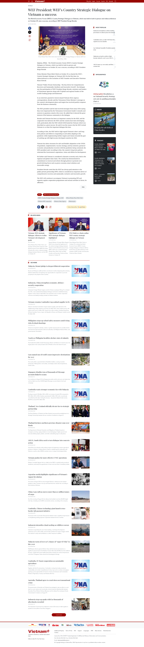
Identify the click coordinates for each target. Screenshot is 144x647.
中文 (107, 1)
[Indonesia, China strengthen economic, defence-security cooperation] (81, 288)
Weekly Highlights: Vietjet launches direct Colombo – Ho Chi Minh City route (100, 146)
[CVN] (90, 625)
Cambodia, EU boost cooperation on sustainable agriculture (46, 562)
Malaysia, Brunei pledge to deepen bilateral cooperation (49, 266)
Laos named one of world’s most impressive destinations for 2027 (49, 355)
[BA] (111, 625)
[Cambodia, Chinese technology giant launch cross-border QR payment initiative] (81, 513)
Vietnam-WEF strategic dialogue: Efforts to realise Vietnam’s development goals (37, 236)
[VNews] (49, 625)
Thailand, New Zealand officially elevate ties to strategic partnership (48, 407)
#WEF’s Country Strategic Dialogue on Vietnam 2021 (50, 198)
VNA (92, 630)
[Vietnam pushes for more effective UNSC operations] (81, 463)
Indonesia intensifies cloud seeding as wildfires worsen (48, 525)
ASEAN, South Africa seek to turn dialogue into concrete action (49, 441)
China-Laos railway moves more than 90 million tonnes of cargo (48, 493)
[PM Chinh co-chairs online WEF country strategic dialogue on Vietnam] (79, 224)
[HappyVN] (32, 625)
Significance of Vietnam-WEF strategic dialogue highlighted (57, 235)
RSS (75, 630)
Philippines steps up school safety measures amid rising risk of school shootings (49, 321)
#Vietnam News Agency (60, 201)
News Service (98, 630)
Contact (56, 632)
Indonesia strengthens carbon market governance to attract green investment (104, 31)
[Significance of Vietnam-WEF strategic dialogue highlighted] (59, 224)
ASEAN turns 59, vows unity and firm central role (103, 65)
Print (29, 36)
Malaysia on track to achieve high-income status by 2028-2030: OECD (103, 57)
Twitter (29, 32)
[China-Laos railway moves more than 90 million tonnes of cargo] (81, 497)
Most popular (101, 27)
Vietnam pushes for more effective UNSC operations (47, 458)
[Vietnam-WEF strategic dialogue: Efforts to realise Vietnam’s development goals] (38, 224)
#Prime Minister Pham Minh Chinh (74, 198)
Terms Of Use (69, 630)
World (30, 6)
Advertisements (107, 630)
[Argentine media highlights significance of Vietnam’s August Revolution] (81, 479)
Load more (59, 615)
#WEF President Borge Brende (51, 194)
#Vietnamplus (72, 201)
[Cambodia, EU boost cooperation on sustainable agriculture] (81, 566)
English (93, 1)
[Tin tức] (55, 625)
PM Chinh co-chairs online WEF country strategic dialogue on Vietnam (79, 235)
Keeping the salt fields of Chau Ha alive (103, 128)
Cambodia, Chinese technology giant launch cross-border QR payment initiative (47, 509)
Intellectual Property (59, 630)
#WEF (39, 194)
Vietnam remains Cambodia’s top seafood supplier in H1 (49, 302)
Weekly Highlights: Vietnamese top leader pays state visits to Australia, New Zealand (99, 161)
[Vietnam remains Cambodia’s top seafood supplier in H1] (81, 307)
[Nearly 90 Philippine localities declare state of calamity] (81, 343)
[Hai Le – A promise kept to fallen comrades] (111, 177)
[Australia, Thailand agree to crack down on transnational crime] (81, 585)
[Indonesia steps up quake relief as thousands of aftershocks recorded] (81, 604)
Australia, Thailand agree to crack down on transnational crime (49, 581)
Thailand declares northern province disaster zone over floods (48, 424)
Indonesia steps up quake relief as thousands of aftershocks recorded (45, 600)
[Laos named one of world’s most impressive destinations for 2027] (81, 359)
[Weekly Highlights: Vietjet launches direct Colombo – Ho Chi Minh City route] (111, 147)
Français (98, 1)
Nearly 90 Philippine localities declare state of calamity (48, 338)
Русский (111, 1)
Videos (99, 109)
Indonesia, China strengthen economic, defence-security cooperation (46, 284)
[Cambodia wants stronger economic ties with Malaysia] (81, 394)
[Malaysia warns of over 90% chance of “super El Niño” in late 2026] (81, 546)
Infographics (101, 74)
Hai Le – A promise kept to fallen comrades (99, 176)
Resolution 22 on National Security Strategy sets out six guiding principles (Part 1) (104, 97)
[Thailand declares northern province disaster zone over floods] (81, 428)
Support (80, 630)
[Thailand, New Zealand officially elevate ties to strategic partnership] (81, 411)
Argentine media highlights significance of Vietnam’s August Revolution (47, 475)
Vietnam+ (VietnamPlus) (40, 1)
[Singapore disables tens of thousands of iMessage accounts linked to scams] (81, 377)
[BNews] (62, 625)
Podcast (100, 140)
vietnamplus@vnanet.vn (63, 640)
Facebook (29, 28)
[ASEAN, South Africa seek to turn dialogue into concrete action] (81, 445)
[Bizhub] (69, 625)
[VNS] (79, 625)
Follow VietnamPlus (72, 207)
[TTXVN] (42, 625)
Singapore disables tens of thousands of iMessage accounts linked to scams (46, 373)
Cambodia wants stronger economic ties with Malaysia (48, 389)
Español (103, 1)
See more (34, 262)
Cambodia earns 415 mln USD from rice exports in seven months (104, 40)
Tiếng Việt (88, 1)
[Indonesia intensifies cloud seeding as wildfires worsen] (81, 530)
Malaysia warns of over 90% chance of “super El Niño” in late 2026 (49, 543)
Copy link (29, 40)
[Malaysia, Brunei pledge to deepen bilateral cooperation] (81, 271)
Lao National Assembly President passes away (104, 49)
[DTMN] (100, 625)
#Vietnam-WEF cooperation (44, 201)
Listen (99, 152)
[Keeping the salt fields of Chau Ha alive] (104, 119)
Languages (86, 630)
